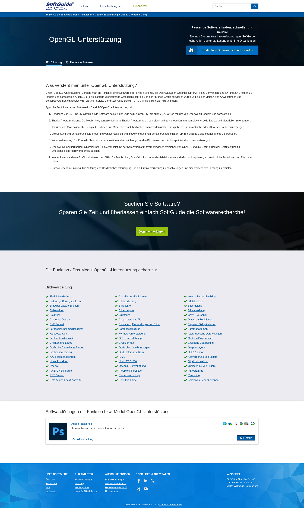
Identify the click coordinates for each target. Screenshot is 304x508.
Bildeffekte (125, 305)
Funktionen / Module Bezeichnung (99, 14)
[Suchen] (254, 6)
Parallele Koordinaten (131, 370)
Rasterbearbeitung (129, 375)
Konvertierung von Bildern (202, 356)
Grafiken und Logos (61, 342)
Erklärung (56, 62)
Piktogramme (195, 370)
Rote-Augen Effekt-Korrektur (66, 379)
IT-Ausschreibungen (114, 479)
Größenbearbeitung (61, 352)
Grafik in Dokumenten (200, 338)
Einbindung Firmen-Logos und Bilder (139, 324)
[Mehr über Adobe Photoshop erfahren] (152, 431)
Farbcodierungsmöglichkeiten (66, 328)
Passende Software (81, 62)
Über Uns (50, 479)
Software (85, 6)
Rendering (194, 375)
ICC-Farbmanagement (62, 356)
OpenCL (54, 365)
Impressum (51, 491)
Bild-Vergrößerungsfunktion (65, 301)
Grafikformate (127, 342)
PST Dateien (57, 375)
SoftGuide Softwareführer (63, 14)
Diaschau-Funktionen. (200, 319)
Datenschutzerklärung (170, 504)
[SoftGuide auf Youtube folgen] (146, 489)
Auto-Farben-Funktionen (133, 296)
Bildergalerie (195, 305)
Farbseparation (58, 333)
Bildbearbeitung (127, 301)
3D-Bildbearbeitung (60, 296)
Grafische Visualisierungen (134, 347)
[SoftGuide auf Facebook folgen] (139, 481)
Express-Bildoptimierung (202, 324)
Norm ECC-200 (128, 361)
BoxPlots (55, 314)
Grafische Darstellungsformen (67, 347)
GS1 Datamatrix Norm (132, 352)
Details (247, 437)
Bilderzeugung (127, 310)
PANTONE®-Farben (61, 370)
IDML (122, 356)
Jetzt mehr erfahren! (152, 231)
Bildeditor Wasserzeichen (64, 305)
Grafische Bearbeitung (201, 342)
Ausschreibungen (110, 6)
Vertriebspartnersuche (115, 483)
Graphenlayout (196, 347)
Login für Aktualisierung (86, 491)
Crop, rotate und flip (130, 319)
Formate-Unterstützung (132, 333)
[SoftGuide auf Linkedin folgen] (146, 481)
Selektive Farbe (128, 379)
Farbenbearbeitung (129, 328)
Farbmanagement (198, 328)
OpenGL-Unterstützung (134, 14)
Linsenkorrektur (59, 361)
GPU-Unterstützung (130, 338)
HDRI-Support (196, 352)
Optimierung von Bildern (202, 365)
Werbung (79, 483)
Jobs (48, 487)
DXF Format (57, 324)
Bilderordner (57, 310)
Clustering (124, 314)
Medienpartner (82, 487)
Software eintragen (84, 479)
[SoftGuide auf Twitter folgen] (153, 481)
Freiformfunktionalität (62, 338)
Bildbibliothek (195, 301)
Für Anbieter (140, 5)
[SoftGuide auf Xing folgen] (139, 489)
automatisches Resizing (202, 296)
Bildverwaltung (196, 310)
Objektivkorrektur (198, 361)
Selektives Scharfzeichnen (203, 379)
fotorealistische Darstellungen (205, 333)
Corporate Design (60, 319)
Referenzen (51, 483)
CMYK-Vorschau (197, 314)
